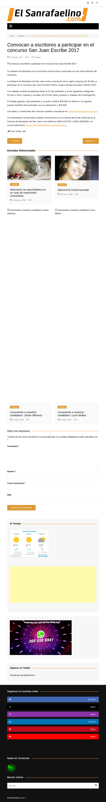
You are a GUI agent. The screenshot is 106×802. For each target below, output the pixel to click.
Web (9, 495)
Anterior (16, 141)
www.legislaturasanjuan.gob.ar (82, 111)
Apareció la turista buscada (73, 189)
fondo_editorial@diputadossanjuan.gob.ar (46, 125)
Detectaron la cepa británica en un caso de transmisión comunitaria (28, 192)
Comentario (13, 446)
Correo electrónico (16, 483)
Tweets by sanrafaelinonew (22, 675)
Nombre (11, 471)
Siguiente (89, 141)
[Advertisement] (53, 584)
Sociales (37, 57)
